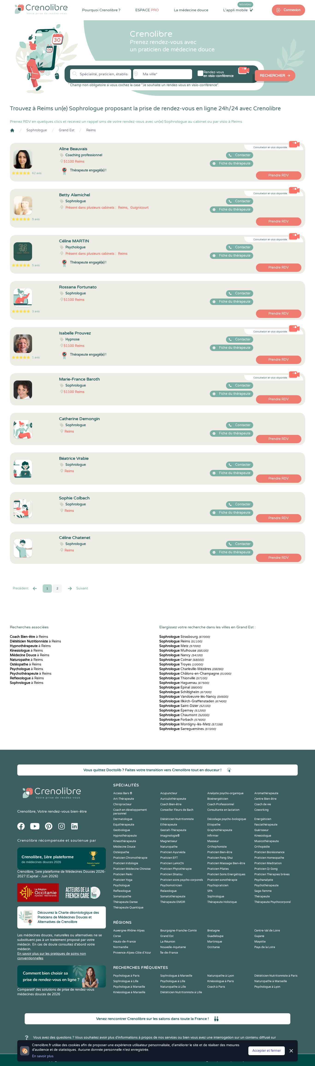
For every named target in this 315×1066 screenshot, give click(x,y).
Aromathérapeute (266, 793)
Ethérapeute (168, 824)
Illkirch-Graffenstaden (192, 701)
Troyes (181, 664)
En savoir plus (42, 1056)
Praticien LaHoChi (172, 863)
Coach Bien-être (170, 804)
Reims (91, 130)
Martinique (214, 941)
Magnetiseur (168, 841)
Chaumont (184, 715)
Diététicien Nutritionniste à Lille (181, 992)
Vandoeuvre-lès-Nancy (193, 697)
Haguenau (184, 683)
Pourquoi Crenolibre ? (101, 10)
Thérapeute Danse (125, 902)
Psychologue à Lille (172, 981)
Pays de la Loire (264, 947)
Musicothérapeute (266, 841)
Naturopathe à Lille (173, 986)
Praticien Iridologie (125, 863)
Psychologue (121, 885)
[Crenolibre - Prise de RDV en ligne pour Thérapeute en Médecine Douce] (41, 9)
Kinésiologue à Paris (220, 981)
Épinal (180, 687)
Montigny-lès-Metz (191, 724)
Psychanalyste (263, 880)
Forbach (182, 720)
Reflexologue (122, 891)
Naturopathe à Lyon (220, 975)
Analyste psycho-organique (225, 793)
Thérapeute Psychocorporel (272, 902)
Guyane (259, 936)
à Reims (29, 637)
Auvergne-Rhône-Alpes (129, 930)
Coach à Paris (216, 986)
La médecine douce (191, 10)
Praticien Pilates (218, 868)
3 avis (36, 311)
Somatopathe (122, 896)
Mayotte (260, 941)
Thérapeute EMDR (172, 902)
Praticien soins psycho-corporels (181, 880)
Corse (117, 936)
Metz (179, 646)
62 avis (37, 173)
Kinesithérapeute (124, 841)
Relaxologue (168, 891)
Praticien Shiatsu (171, 874)
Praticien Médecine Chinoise (132, 868)
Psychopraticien (217, 885)
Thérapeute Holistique (222, 902)
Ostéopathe (121, 852)
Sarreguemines (187, 729)
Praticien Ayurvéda (172, 852)
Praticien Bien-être (219, 852)
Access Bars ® (122, 793)
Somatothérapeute (172, 896)
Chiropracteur (122, 804)
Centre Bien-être (265, 798)
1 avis (36, 357)
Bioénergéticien (217, 798)
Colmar (181, 660)
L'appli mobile (237, 9)
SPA (210, 891)
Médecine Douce (124, 846)
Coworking (261, 809)
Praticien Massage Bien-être (226, 863)
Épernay (182, 710)
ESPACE (147, 10)
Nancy (180, 655)
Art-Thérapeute (123, 798)
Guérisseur (261, 830)
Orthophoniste (217, 846)
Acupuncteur (168, 793)
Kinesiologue (262, 835)
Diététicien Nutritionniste (177, 819)
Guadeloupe (215, 936)
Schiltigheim (185, 692)
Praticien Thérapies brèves (272, 874)
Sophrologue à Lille (125, 981)
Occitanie (213, 947)
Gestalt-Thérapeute (173, 830)
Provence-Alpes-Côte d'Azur (132, 952)
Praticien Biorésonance (269, 852)
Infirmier (213, 835)
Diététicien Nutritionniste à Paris (275, 975)
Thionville (183, 678)
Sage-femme (263, 891)
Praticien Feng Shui (220, 857)
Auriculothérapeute (173, 798)
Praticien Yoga (122, 880)
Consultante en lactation (223, 809)
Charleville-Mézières (191, 669)
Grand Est (66, 130)
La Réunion (167, 941)
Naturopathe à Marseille (270, 981)
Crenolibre (26, 811)
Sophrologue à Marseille (176, 975)
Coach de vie (262, 804)
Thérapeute (262, 896)
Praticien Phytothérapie (176, 868)
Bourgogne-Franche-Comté (178, 930)
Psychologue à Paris (126, 975)
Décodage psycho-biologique (226, 819)
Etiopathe (213, 824)
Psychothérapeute (266, 885)
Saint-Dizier (184, 706)
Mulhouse (183, 651)
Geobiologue (121, 830)
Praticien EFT (169, 857)
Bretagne (213, 930)
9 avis (36, 219)
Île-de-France (169, 952)
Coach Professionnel (220, 804)
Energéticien (262, 819)
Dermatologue (122, 819)
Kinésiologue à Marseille (129, 992)
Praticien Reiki (122, 874)
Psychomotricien (171, 885)
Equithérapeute (123, 824)
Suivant (82, 588)
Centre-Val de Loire (267, 930)
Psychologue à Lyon (267, 986)
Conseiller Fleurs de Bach (176, 809)
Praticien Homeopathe (269, 857)
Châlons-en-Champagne (195, 674)
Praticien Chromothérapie (130, 857)
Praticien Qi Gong (266, 868)
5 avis (36, 265)
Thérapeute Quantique (128, 907)
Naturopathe (169, 846)
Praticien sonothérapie (222, 880)
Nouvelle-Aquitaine (173, 947)
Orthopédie (262, 846)
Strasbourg (184, 637)
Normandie (120, 947)
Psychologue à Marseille (129, 986)
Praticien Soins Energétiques (226, 874)
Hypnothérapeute (125, 835)
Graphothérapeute (219, 830)
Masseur (213, 841)
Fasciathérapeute (265, 824)
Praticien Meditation (268, 863)
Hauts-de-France (124, 941)
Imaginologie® (170, 835)
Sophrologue (37, 130)
